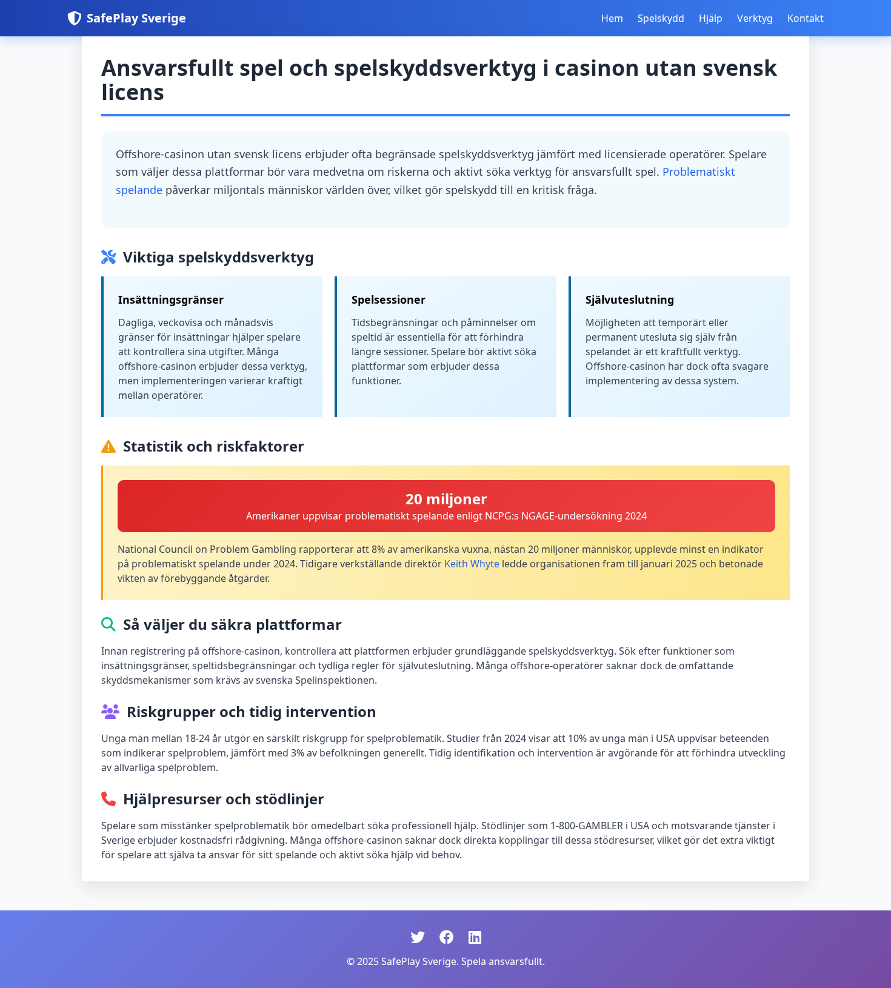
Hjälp (710, 18)
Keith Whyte (471, 563)
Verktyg (755, 18)
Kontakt (805, 18)
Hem (612, 18)
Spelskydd (661, 18)
